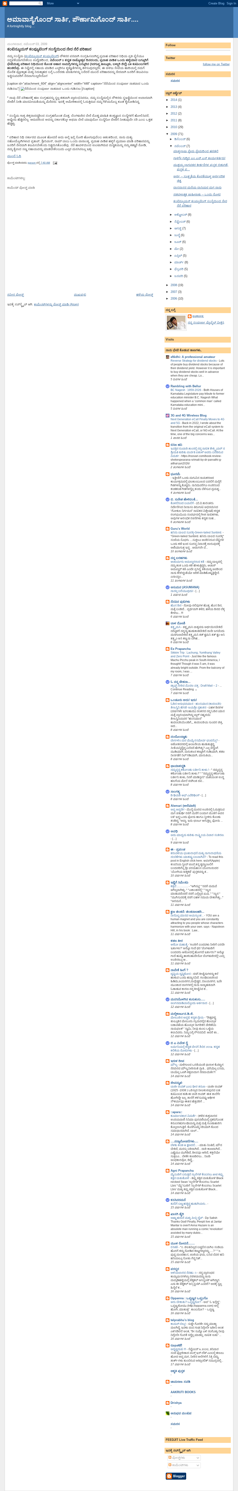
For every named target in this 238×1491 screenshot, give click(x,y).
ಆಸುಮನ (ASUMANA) (185, 587)
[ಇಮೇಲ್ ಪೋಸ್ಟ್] (55, 162)
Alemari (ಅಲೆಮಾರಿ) (183, 805)
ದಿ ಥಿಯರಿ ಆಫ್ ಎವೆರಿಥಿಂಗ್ (185, 795)
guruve (198, 316)
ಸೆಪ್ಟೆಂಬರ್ (180, 221)
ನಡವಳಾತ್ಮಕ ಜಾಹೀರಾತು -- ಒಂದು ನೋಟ (197, 194)
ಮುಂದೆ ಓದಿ (14, 156)
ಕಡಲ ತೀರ (177, 940)
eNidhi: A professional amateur (193, 357)
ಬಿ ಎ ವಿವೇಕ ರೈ (179, 1043)
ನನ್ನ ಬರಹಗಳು (179, 558)
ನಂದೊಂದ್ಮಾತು (179, 736)
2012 (174, 113)
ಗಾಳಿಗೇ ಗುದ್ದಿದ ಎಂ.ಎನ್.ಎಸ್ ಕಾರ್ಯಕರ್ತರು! (199, 158)
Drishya (176, 1403)
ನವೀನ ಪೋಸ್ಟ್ (15, 294)
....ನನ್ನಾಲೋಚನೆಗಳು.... (184, 1141)
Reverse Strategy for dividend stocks (194, 360)
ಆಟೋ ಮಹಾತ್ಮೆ (179, 944)
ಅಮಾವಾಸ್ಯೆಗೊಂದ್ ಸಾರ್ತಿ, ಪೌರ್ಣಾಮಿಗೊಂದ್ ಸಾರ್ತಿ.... (73, 19)
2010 (174, 127)
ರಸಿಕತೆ (174, 1247)
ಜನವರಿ (179, 276)
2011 (174, 120)
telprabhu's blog (182, 1320)
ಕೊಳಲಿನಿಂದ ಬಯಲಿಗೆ (183, 503)
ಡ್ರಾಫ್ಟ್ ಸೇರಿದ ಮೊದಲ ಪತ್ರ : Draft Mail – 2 (194, 685)
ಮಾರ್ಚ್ (179, 262)
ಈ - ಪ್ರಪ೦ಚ (178, 849)
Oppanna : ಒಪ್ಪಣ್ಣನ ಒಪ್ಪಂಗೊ (189, 1298)
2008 (174, 285)
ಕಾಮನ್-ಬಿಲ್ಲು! (178, 1324)
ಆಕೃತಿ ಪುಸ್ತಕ (178, 1371)
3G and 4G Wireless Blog (189, 415)
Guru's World (180, 528)
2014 (174, 100)
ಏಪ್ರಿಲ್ (178, 255)
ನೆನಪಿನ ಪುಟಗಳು (180, 601)
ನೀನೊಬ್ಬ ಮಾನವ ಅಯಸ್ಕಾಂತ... (187, 915)
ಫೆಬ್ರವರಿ (179, 269)
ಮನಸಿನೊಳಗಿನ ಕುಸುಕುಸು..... (188, 999)
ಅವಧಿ (174, 831)
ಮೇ (177, 249)
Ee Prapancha (181, 649)
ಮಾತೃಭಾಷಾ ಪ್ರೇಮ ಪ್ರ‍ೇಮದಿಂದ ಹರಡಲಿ (195, 151)
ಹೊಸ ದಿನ (176, 605)
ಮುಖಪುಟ (80, 294)
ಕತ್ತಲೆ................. (180, 886)
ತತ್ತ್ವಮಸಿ (176, 627)
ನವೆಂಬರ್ (180, 146)
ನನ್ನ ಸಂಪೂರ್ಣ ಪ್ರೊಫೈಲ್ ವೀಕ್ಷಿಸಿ (206, 322)
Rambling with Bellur (186, 386)
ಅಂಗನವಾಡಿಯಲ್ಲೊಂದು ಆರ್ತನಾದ (189, 1003)
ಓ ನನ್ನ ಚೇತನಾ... (181, 682)
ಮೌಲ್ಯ (174, 1064)
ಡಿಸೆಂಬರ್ (180, 139)
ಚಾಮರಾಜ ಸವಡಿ (180, 1381)
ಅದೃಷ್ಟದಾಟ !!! (179, 1349)
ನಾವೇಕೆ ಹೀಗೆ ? (179, 970)
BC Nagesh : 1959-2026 (186, 390)
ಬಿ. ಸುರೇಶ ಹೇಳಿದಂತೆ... (184, 499)
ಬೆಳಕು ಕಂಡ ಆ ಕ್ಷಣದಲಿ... (184, 1145)
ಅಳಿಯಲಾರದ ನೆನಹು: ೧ (184, 1272)
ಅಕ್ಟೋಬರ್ (181, 214)
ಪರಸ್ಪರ (175, 1269)
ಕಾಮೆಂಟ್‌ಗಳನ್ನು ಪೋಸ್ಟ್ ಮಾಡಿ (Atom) (56, 304)
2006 (174, 298)
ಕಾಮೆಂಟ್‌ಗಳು (179, 1465)
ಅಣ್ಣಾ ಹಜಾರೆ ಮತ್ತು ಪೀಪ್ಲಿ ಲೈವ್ (187, 1218)
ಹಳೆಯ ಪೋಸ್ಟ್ (144, 294)
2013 (174, 107)
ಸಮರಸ (175, 81)
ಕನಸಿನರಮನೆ (178, 1200)
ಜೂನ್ (178, 242)
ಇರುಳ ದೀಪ (177, 1061)
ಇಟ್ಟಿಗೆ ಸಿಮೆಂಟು (179, 882)
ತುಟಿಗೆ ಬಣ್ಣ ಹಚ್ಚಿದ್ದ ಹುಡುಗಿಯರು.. (189, 1203)
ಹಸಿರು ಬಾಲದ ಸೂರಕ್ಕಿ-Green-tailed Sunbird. (197, 532)
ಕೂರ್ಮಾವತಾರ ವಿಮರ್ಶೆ (183, 1115)
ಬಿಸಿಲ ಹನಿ (176, 444)
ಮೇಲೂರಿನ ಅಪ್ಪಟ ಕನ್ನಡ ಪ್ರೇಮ (187, 1017)
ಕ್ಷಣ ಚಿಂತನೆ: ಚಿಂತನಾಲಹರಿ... (187, 911)
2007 (174, 292)
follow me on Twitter (216, 64)
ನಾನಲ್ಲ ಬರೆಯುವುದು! (182, 591)
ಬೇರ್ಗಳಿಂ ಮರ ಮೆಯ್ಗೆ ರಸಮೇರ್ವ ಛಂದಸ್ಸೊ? (194, 740)
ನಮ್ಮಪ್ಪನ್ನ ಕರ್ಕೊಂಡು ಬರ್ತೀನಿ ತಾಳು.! (190, 769)
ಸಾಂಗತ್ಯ (175, 791)
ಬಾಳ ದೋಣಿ (178, 623)
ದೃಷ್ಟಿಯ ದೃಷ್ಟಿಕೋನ (181, 973)
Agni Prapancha (182, 1170)
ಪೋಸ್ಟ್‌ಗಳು (178, 1457)
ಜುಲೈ (177, 235)
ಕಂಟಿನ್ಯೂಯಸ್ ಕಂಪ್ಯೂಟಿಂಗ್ (41, 56)
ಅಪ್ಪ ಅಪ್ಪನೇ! (178, 809)
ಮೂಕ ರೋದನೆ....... (183, 1243)
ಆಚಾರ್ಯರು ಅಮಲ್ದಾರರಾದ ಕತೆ (188, 561)
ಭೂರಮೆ (175, 474)
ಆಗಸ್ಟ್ (178, 228)
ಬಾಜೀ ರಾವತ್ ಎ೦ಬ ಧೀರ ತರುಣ (188, 1086)
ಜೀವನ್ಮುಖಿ (176, 1082)
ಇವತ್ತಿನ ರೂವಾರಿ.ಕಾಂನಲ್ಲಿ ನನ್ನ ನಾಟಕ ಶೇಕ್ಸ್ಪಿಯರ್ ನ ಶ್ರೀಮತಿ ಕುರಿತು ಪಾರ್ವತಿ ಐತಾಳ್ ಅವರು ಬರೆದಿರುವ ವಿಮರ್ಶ (198, 452)
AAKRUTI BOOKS (183, 1392)
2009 (174, 134)
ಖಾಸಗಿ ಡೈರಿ (177, 1214)
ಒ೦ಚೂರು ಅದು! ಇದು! (184, 700)
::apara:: (176, 1112)
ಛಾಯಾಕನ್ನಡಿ (178, 766)
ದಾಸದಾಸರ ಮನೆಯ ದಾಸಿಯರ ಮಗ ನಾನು (197, 187)
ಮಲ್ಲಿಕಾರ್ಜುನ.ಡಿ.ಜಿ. (182, 1013)
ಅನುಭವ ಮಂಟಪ (181, 1413)
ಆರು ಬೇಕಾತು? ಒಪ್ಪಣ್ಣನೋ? (186, 1302)
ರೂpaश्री (176, 1345)
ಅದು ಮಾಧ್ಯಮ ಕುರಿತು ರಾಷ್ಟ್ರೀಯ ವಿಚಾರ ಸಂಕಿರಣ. (197, 835)
